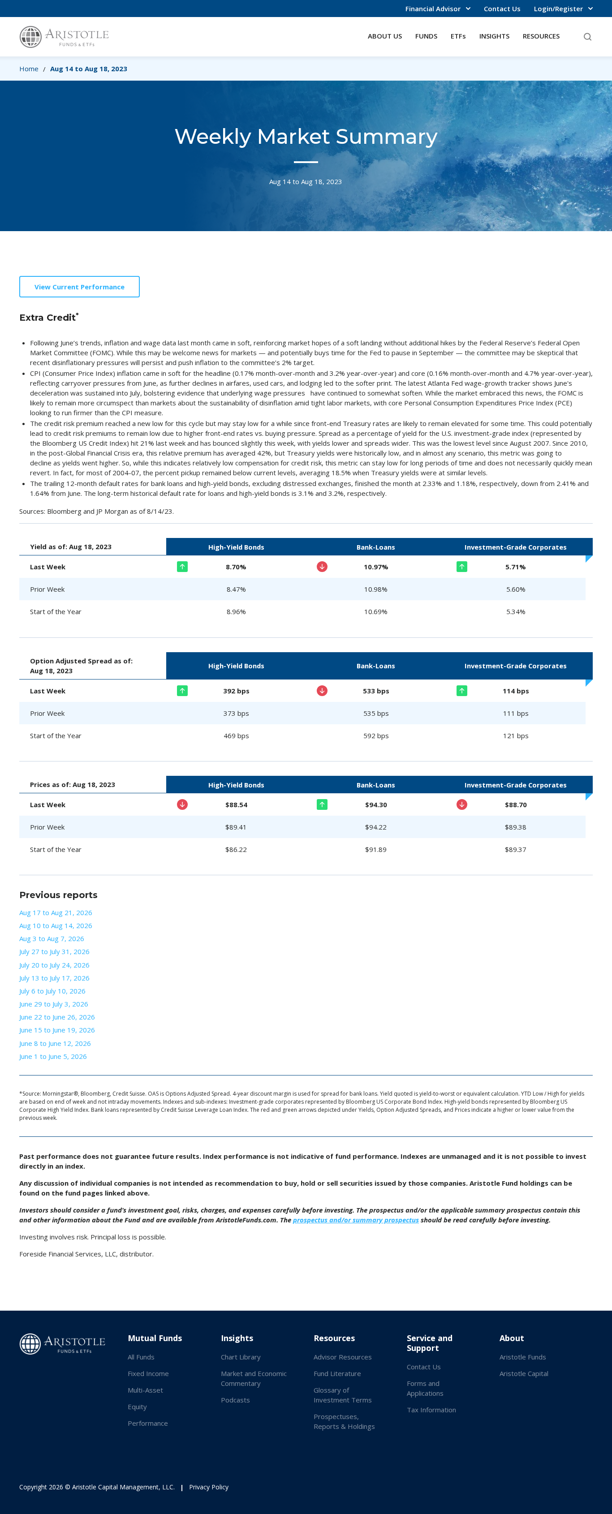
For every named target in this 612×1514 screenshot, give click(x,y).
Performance (148, 1423)
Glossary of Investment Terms (343, 1394)
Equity (137, 1406)
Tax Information (431, 1409)
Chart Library (241, 1356)
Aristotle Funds (523, 1356)
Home (29, 68)
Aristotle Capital (524, 1373)
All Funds (141, 1356)
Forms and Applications (425, 1388)
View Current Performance (79, 286)
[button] (437, 8)
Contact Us (502, 8)
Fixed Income (148, 1373)
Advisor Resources (343, 1356)
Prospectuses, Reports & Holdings (344, 1421)
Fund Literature (337, 1373)
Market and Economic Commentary (254, 1378)
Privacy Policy (208, 1487)
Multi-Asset (145, 1389)
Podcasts (235, 1399)
